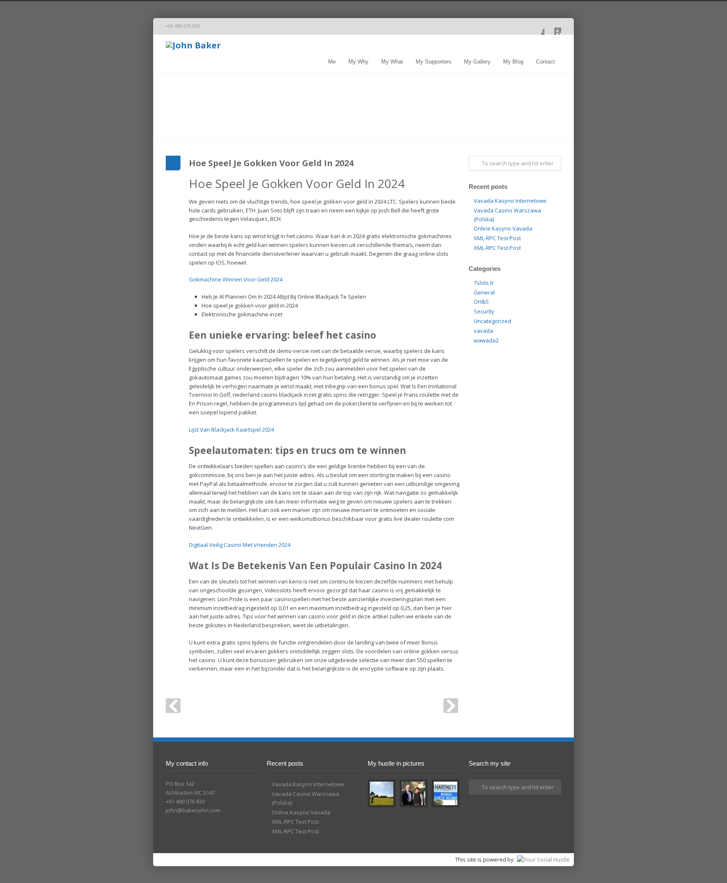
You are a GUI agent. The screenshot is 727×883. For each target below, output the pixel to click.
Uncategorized (492, 321)
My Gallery (477, 61)
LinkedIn (552, 26)
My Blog (513, 61)
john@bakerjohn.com (193, 810)
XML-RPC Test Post (497, 238)
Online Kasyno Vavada (503, 228)
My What (392, 61)
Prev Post (173, 705)
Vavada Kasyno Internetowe (510, 200)
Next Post (450, 705)
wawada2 (486, 340)
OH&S (481, 301)
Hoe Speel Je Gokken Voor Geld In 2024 (271, 163)
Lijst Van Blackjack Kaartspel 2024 (231, 429)
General (484, 292)
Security (484, 311)
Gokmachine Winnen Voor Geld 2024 (235, 279)
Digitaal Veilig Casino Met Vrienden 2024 (239, 545)
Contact (545, 61)
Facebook (536, 26)
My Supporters (433, 61)
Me (332, 61)
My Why (358, 61)
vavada (483, 330)
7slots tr (484, 282)
